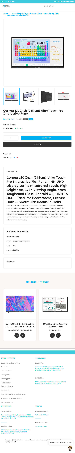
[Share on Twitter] (14, 157)
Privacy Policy (5, 374)
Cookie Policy (5, 390)
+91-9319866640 (10, 1)
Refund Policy (5, 382)
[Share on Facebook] (11, 157)
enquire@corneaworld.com (66, 1)
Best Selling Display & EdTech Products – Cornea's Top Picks (35, 13)
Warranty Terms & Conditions (11, 398)
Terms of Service (7, 386)
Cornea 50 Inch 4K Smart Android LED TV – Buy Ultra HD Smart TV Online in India (19, 325)
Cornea (16, 237)
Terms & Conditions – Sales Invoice (13, 394)
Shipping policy (6, 378)
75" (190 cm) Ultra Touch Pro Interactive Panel (55, 325)
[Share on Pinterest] (17, 157)
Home (6, 13)
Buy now (37, 144)
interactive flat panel (21, 241)
